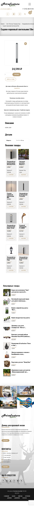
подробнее (17, 88)
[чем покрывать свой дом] (25, 391)
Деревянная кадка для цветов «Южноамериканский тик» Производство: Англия (20, 371)
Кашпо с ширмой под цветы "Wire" (19, 309)
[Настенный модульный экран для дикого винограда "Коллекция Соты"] (7, 301)
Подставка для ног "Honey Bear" (21, 362)
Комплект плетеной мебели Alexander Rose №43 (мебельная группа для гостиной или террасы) (21, 335)
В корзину (16, 74)
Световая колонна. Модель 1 (22, 162)
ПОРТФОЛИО (27, 496)
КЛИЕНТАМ (20, 496)
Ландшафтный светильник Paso (23, 258)
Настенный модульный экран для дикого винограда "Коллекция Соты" (20, 300)
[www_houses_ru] (8, 391)
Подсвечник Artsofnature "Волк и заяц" (21, 344)
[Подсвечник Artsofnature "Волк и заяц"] (7, 346)
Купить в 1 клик (10, 79)
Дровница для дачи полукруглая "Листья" (18, 326)
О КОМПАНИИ (6, 496)
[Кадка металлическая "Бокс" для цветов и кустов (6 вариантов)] (7, 292)
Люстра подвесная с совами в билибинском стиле (20, 353)
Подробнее (23, 174)
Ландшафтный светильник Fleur (11, 258)
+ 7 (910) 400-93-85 (28, 9)
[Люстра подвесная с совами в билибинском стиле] (7, 355)
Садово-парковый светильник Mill (10, 195)
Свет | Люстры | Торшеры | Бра (13, 24)
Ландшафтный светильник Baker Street (11, 226)
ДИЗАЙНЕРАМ (17, 498)
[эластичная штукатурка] (8, 403)
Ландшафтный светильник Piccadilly (23, 194)
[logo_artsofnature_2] (11, 415)
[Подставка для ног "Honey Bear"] (7, 364)
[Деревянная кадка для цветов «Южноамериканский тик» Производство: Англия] (7, 372)
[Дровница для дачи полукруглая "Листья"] (7, 328)
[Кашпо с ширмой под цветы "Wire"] (7, 310)
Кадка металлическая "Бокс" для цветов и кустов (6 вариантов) (20, 291)
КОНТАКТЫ (25, 498)
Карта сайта (17, 493)
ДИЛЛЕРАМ (9, 498)
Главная (2, 24)
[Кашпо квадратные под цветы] (7, 319)
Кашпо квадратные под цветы (20, 318)
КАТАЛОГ (13, 496)
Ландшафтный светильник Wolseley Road (11, 162)
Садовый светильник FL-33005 (22, 226)
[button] (25, 42)
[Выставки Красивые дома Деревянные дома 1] (25, 403)
